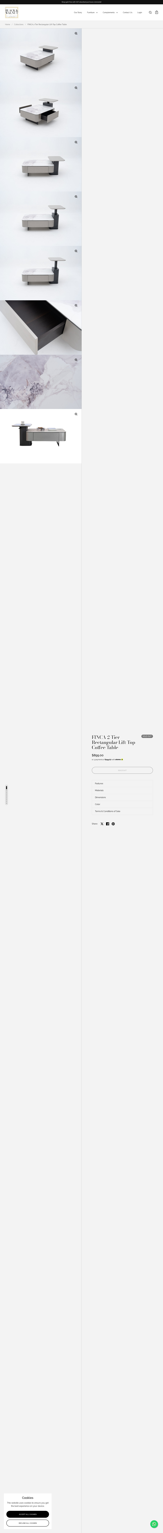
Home (7, 24)
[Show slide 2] (6, 790)
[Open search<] (150, 12)
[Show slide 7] (6, 801)
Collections (18, 24)
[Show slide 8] (6, 803)
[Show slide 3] (6, 792)
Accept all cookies (28, 1514)
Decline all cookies (28, 1523)
